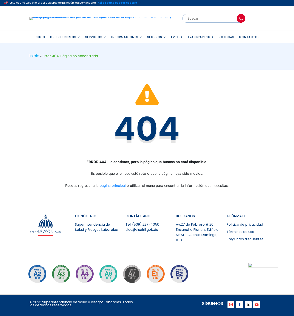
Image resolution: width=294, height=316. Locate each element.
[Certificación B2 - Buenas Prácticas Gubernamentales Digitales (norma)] (179, 274)
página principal (113, 185)
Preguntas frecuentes (244, 239)
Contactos (249, 37)
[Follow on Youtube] (256, 304)
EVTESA (177, 37)
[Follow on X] (248, 304)
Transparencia (200, 37)
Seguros (154, 37)
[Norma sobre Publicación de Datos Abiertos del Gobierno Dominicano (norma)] (61, 274)
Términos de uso (240, 231)
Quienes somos (63, 37)
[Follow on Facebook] (239, 304)
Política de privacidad (244, 224)
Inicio (39, 37)
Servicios (93, 37)
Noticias (226, 37)
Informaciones (124, 37)
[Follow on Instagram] (230, 304)
